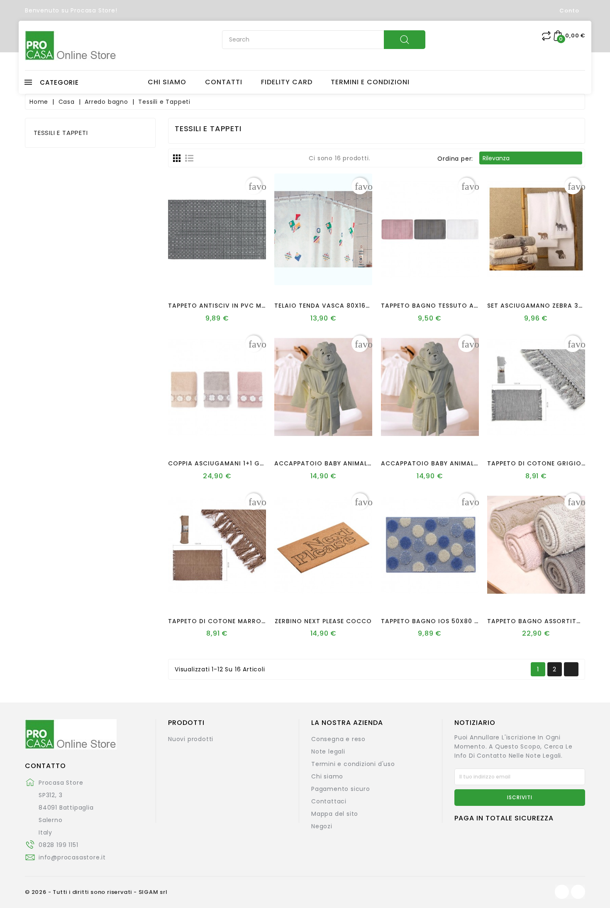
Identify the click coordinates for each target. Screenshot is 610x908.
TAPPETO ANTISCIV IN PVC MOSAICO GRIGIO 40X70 (252, 305)
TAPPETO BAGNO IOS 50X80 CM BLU (439, 621)
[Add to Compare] (225, 279)
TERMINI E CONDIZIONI (370, 82)
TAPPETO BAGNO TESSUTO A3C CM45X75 (449, 305)
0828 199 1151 (58, 845)
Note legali (328, 751)
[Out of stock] (513, 436)
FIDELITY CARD (286, 82)
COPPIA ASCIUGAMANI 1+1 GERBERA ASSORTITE (244, 463)
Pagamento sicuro (340, 789)
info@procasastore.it (72, 857)
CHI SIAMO (167, 82)
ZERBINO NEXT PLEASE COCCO (323, 621)
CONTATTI (223, 82)
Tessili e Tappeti (61, 132)
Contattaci (328, 801)
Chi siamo (327, 776)
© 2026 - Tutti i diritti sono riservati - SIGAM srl (96, 892)
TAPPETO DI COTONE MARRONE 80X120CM (236, 621)
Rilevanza (530, 158)
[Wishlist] (209, 279)
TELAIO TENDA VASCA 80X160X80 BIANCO (342, 305)
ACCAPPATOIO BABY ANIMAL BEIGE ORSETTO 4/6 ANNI (363, 463)
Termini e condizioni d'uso (353, 764)
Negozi (321, 826)
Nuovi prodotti (190, 739)
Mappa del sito (334, 814)
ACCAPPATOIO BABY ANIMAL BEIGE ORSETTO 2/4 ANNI (470, 463)
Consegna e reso (338, 739)
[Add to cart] (193, 279)
